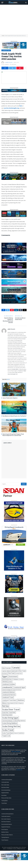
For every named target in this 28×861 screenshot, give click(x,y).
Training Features (5, 837)
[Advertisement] (14, 19)
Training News (4, 800)
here (20, 106)
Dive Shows (4, 673)
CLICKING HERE (15, 369)
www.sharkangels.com (13, 374)
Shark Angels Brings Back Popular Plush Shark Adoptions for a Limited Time (13, 434)
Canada (15, 667)
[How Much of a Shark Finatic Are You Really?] (14, 407)
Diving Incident (19, 673)
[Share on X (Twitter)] (12, 68)
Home (3, 35)
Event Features (4, 829)
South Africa (21, 733)
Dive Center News (5, 784)
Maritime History (5, 832)
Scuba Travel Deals (7, 733)
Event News (4, 795)
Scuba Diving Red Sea (11, 726)
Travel (4, 736)
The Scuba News (14, 847)
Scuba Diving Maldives (9, 723)
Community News (6, 50)
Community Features (5, 816)
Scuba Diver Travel (11, 709)
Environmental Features (6, 824)
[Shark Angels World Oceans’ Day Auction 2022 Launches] (14, 77)
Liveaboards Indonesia (16, 689)
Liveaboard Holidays (8, 684)
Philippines (21, 703)
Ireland (10, 681)
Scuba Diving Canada (7, 715)
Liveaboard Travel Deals (9, 700)
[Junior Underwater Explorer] (14, 389)
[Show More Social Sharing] (25, 68)
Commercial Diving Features (7, 813)
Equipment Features (5, 826)
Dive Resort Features (6, 821)
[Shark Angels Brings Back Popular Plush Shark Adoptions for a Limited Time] (14, 425)
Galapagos (15, 679)
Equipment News (5, 792)
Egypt (4, 676)
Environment (13, 677)
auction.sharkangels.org (11, 108)
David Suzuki (14, 671)
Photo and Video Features (7, 834)
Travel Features (4, 840)
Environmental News (7, 679)
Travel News (4, 803)
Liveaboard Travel (7, 697)
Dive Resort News (5, 787)
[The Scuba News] (14, 2)
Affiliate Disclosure (21, 848)
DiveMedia (10, 848)
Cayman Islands (6, 671)
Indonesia (4, 681)
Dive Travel (11, 673)
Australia (8, 668)
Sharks (16, 733)
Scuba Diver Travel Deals (8, 712)
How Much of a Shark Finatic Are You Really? (14, 416)
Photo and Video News (6, 798)
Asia (3, 668)
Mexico (4, 703)
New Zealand (11, 703)
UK (9, 736)
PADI (16, 703)
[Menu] (2, 2)
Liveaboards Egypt (19, 687)
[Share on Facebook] (5, 68)
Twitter (24, 370)
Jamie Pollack (9, 62)
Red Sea (5, 706)
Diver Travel (22, 671)
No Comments (6, 64)
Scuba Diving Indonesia (19, 720)
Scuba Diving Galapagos (7, 720)
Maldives (21, 700)
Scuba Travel (7, 730)
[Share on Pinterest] (19, 68)
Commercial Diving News (6, 779)
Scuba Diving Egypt (10, 717)
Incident (21, 679)
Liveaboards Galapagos (6, 689)
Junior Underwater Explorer (10, 398)
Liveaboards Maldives (8, 692)
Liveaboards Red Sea (8, 695)
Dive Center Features (6, 819)
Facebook (21, 370)
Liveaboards (7, 687)
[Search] (26, 2)
